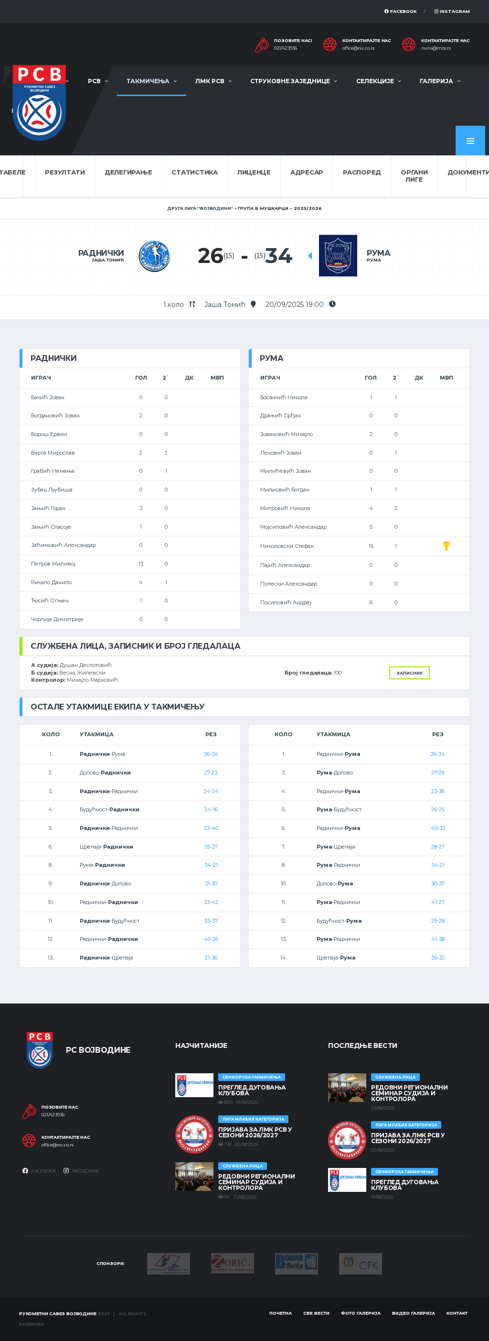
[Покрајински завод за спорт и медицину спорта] (168, 1263)
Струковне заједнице (290, 81)
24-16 (211, 809)
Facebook (403, 11)
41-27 (438, 902)
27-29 (437, 772)
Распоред (362, 172)
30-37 (438, 883)
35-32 (438, 957)
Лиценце (254, 172)
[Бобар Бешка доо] (296, 1263)
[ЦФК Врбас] (360, 1263)
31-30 (211, 883)
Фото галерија (361, 1313)
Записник (409, 673)
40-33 (438, 828)
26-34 (211, 754)
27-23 (210, 772)
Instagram (454, 11)
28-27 (438, 846)
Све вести (316, 1313)
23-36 (438, 791)
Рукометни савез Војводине (57, 1313)
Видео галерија (413, 1313)
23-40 (211, 828)
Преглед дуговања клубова (252, 1090)
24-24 (211, 791)
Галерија (436, 81)
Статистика (194, 172)
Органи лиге (414, 176)
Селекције (375, 81)
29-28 (438, 920)
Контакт (457, 1313)
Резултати (65, 172)
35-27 (211, 846)
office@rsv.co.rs (358, 48)
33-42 (211, 902)
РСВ (94, 81)
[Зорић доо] (232, 1262)
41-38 (438, 939)
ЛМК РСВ (209, 81)
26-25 (438, 809)
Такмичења (148, 81)
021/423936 (285, 48)
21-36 (211, 957)
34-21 (211, 864)
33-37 (211, 920)
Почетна (280, 1313)
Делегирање (128, 172)
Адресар (306, 172)
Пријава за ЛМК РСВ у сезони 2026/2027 (255, 1132)
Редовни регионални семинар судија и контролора (256, 1182)
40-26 (211, 939)
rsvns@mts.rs (436, 48)
